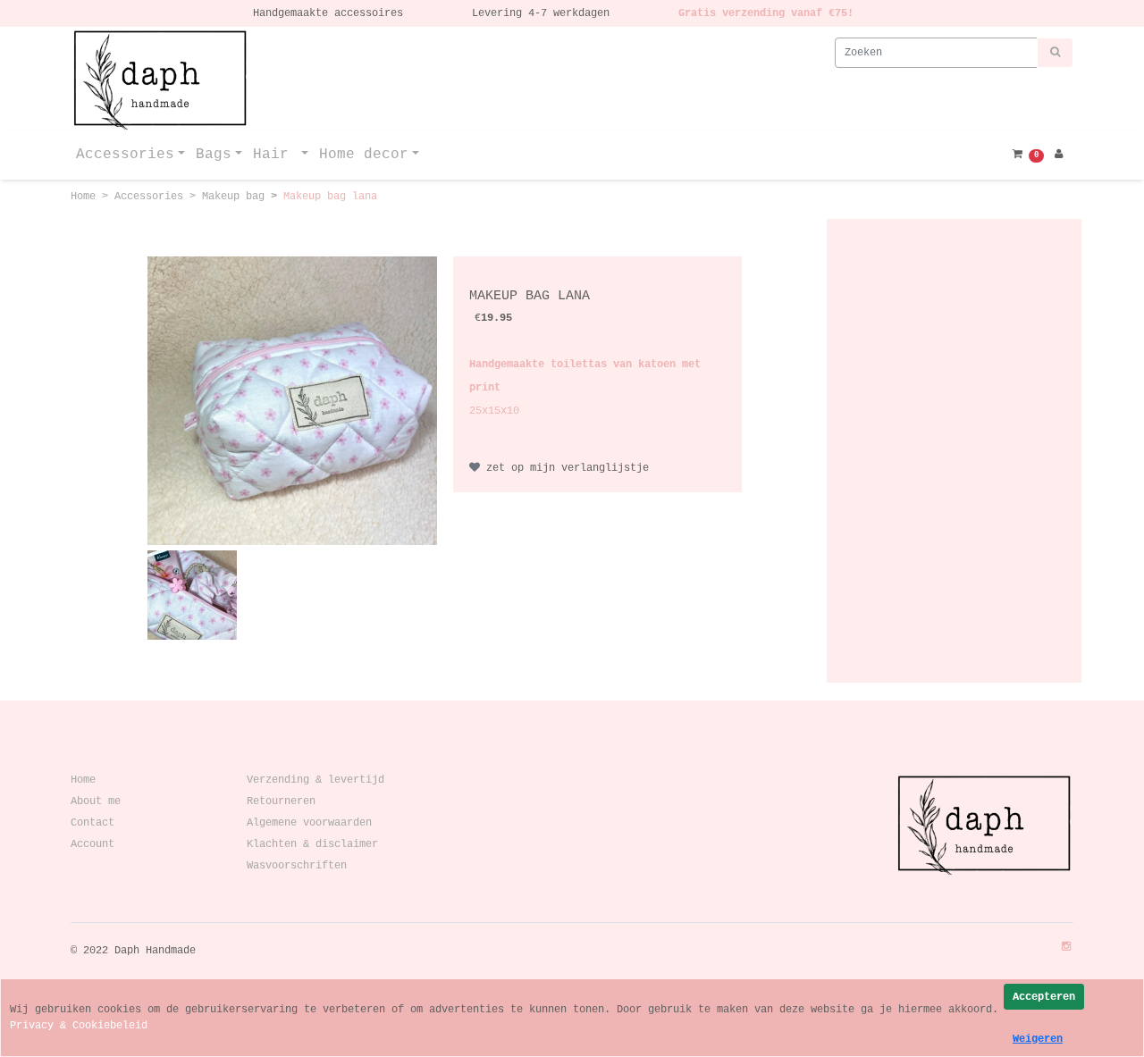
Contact (92, 823)
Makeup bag (236, 196)
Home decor (363, 155)
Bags (213, 155)
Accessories (125, 155)
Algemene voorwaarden (306, 823)
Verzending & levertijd (312, 780)
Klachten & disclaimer (309, 844)
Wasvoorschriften (293, 866)
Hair (275, 155)
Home (86, 196)
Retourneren (277, 801)
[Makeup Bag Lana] (291, 400)
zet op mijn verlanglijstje (564, 468)
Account (92, 844)
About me (96, 801)
